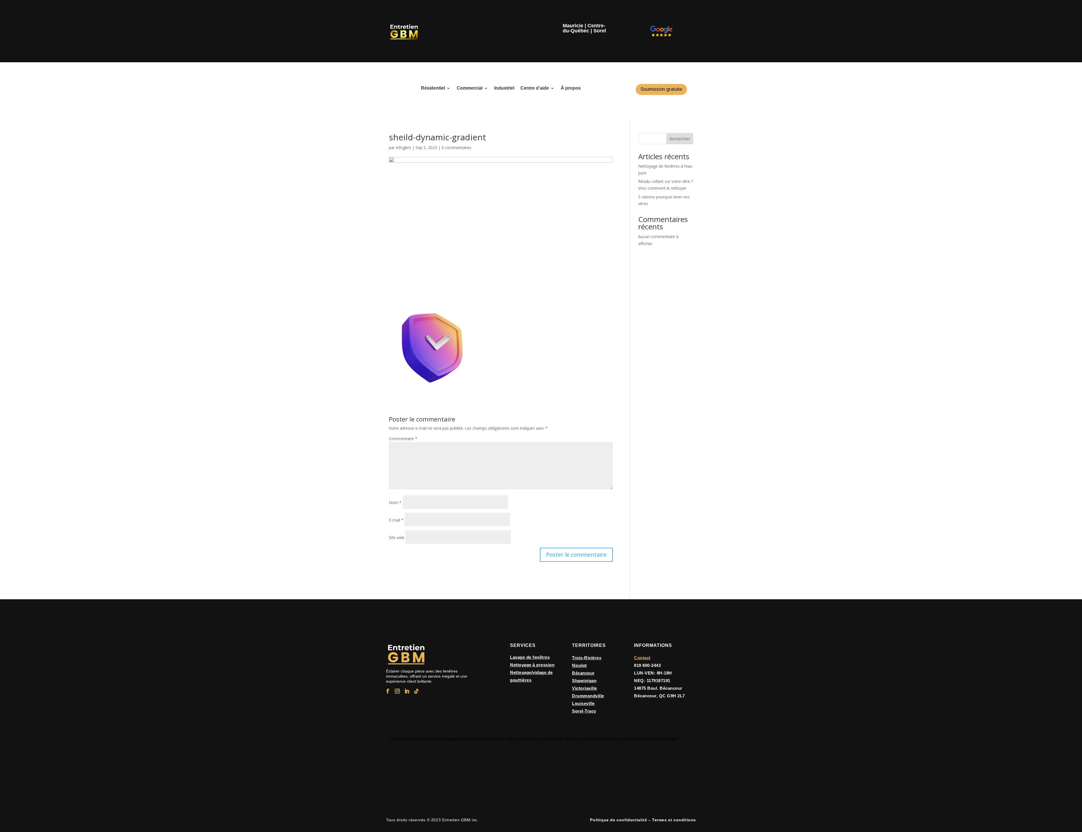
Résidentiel (433, 88)
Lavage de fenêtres (530, 657)
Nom (395, 502)
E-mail (396, 520)
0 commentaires (456, 147)
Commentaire (403, 438)
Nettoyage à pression (532, 664)
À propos (571, 88)
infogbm (403, 147)
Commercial (469, 88)
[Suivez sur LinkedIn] (407, 691)
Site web (396, 537)
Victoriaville (584, 688)
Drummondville (588, 695)
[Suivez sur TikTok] (416, 691)
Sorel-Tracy (584, 711)
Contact (642, 657)
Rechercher (679, 138)
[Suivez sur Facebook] (388, 691)
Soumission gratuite (661, 89)
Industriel (504, 88)
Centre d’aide (534, 88)
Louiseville (583, 703)
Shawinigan (584, 680)
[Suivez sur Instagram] (397, 691)
